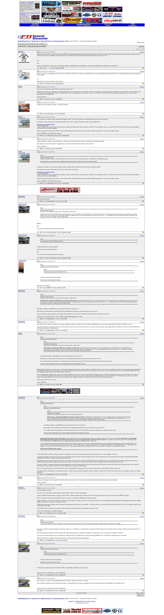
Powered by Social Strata (81, 593)
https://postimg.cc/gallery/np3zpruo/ (46, 124)
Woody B (21, 487)
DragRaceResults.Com (24, 41)
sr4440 (20, 71)
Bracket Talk (35, 41)
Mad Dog (21, 51)
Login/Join (141, 46)
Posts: (39, 68)
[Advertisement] (7, 62)
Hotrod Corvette (23, 204)
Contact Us (71, 601)
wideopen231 (22, 543)
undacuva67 (22, 102)
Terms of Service (91, 601)
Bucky (20, 86)
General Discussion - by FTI (61, 41)
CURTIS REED (22, 261)
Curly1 (20, 116)
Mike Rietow (22, 196)
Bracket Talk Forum (46, 41)
